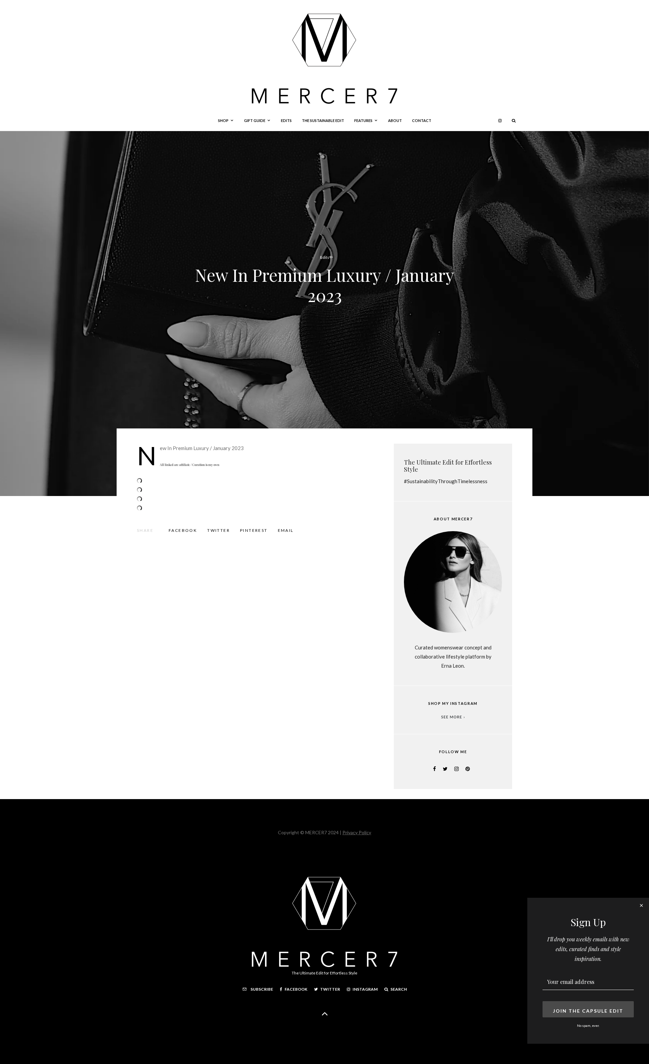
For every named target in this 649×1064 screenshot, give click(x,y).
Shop (223, 120)
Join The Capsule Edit (588, 1011)
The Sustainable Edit (323, 120)
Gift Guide (254, 120)
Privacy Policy (356, 832)
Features (363, 120)
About (395, 120)
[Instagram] (500, 120)
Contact (421, 120)
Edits (286, 120)
